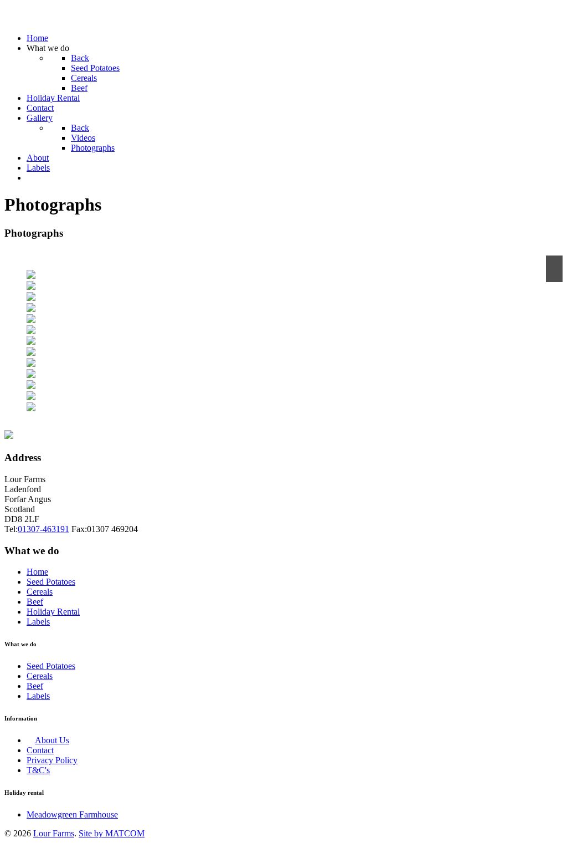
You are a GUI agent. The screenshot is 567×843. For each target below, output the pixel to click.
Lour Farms (53, 833)
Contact (40, 750)
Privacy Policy (52, 760)
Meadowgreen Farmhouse (72, 814)
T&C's (38, 770)
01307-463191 (43, 529)
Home (37, 571)
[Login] (30, 177)
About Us (52, 740)
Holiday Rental (53, 611)
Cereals (40, 591)
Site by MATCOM (112, 833)
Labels (38, 621)
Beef (35, 601)
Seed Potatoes (51, 581)
